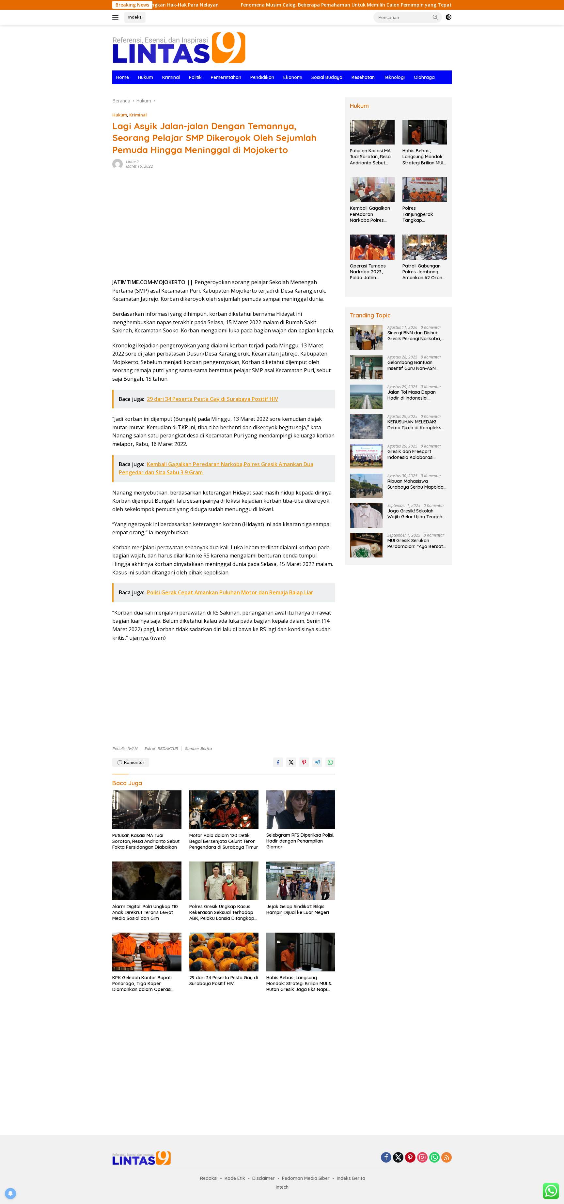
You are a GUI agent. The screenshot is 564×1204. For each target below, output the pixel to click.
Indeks (135, 17)
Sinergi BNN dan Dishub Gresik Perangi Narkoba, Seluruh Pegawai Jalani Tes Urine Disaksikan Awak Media (416, 336)
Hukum (145, 77)
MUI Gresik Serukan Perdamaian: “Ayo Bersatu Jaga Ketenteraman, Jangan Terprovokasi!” (416, 543)
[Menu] (116, 17)
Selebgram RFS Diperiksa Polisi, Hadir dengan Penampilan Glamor (300, 841)
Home (122, 77)
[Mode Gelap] (448, 17)
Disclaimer (263, 1178)
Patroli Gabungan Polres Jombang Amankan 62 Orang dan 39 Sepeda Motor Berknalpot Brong (423, 272)
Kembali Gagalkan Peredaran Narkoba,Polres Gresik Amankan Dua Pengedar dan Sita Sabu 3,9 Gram (371, 214)
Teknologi (394, 77)
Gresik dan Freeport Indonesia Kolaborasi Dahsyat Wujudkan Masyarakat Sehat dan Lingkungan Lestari (412, 454)
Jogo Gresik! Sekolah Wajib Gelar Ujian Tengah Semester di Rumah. (414, 514)
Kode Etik (235, 1178)
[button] (435, 17)
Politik (195, 77)
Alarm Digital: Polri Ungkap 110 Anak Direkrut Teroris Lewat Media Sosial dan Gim (145, 912)
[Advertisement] (223, 226)
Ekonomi (292, 77)
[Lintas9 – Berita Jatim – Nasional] (179, 47)
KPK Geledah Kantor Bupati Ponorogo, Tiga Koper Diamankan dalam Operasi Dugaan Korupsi (142, 984)
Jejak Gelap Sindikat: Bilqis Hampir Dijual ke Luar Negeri (297, 909)
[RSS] (446, 1158)
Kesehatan (363, 77)
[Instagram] (422, 1158)
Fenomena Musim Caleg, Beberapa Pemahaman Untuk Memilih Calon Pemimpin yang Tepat (299, 5)
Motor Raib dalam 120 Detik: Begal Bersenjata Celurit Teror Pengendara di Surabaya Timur (223, 841)
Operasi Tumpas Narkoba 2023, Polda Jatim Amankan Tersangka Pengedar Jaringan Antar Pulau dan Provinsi (371, 272)
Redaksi (208, 1178)
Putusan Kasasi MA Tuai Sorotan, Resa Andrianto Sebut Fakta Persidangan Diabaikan (146, 841)
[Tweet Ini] (291, 762)
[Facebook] (386, 1158)
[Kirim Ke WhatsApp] (330, 762)
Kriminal (171, 77)
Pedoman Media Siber (306, 1178)
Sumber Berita (198, 748)
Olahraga (424, 77)
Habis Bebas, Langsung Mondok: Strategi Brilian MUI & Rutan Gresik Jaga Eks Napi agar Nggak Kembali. (299, 984)
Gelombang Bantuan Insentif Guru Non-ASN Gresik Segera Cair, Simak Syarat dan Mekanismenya (416, 365)
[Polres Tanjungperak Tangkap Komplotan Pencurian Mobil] (424, 189)
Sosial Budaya (326, 77)
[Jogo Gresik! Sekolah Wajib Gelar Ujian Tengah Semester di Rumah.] (366, 515)
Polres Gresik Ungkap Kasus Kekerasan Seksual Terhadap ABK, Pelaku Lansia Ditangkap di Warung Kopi (221, 913)
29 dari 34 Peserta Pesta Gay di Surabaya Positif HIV (223, 980)
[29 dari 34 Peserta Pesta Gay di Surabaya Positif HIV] (223, 952)
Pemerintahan (226, 77)
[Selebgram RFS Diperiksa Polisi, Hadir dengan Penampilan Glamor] (301, 809)
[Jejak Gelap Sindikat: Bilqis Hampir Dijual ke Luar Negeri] (301, 880)
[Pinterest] (410, 1158)
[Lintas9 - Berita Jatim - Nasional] (141, 1157)
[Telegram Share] (317, 762)
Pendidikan (262, 77)
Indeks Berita (351, 1178)
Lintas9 (132, 161)
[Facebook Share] (278, 762)
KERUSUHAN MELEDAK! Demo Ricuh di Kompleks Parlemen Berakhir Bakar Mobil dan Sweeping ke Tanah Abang (415, 425)
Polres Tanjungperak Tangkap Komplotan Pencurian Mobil (419, 214)
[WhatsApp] (434, 1158)
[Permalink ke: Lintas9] (117, 163)
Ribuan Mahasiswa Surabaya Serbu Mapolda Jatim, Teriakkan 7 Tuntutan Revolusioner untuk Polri (415, 484)
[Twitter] (398, 1158)
